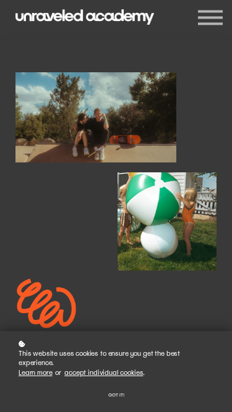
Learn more (35, 373)
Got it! (116, 395)
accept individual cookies (103, 373)
